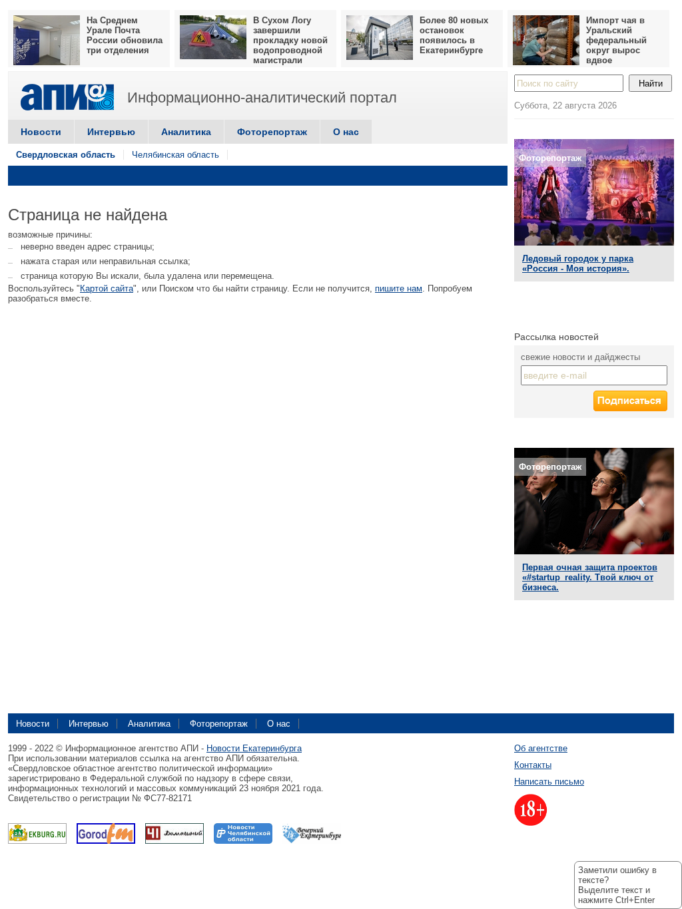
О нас (346, 131)
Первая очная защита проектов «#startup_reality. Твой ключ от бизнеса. (589, 577)
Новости (41, 131)
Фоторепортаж (272, 131)
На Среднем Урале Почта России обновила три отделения (125, 35)
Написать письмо (549, 782)
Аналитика (186, 131)
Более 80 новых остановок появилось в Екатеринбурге (454, 35)
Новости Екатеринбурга (254, 748)
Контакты (532, 765)
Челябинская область (175, 155)
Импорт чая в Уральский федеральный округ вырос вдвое (616, 40)
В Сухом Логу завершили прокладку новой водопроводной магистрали (290, 40)
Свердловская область (65, 155)
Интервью (111, 131)
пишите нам (398, 288)
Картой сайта (106, 288)
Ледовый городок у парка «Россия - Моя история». (577, 263)
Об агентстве (540, 748)
